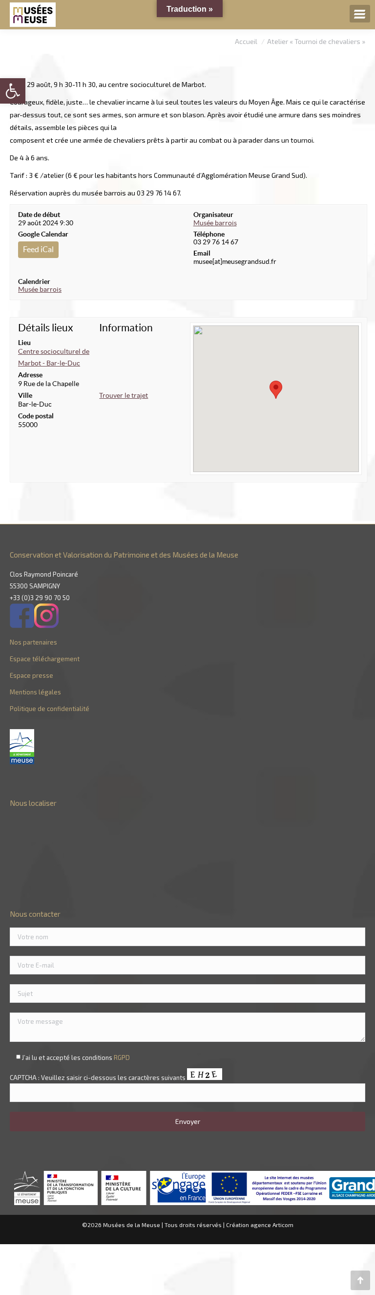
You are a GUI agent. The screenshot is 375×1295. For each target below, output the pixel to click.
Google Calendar (43, 234)
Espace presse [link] (31, 675)
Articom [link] (282, 1224)
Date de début (39, 214)
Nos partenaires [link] (33, 642)
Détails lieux (45, 327)
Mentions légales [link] (35, 692)
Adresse (30, 375)
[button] (276, 390)
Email (201, 253)
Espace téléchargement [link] (45, 659)
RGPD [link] (122, 1057)
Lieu (24, 342)
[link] (12, 91)
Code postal (36, 416)
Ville (25, 395)
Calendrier (34, 281)
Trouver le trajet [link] (123, 395)
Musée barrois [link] (40, 289)
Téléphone (209, 234)
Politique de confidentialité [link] (49, 708)
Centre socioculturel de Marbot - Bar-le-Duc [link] (53, 357)
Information (126, 327)
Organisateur (213, 214)
